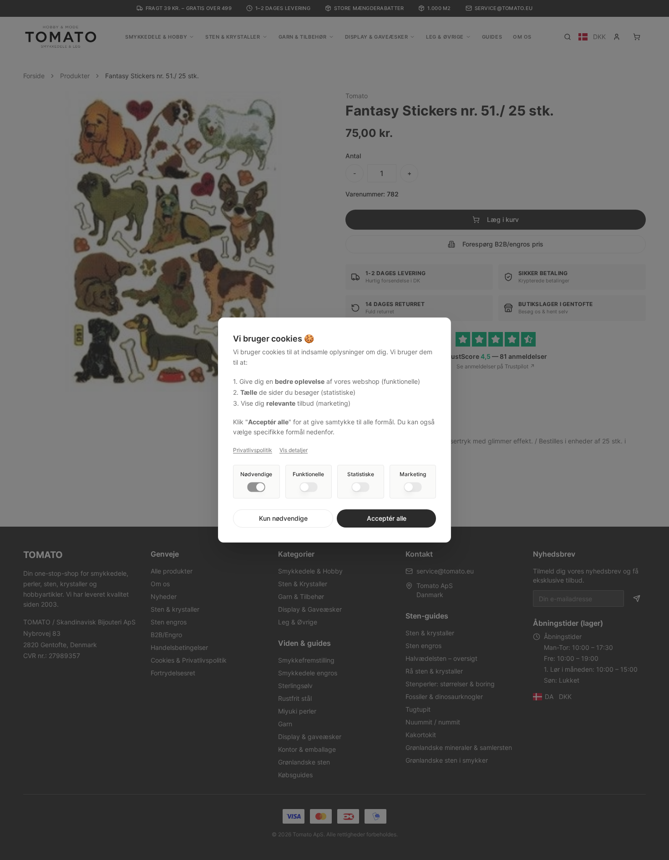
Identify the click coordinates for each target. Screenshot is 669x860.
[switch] (256, 487)
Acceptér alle (386, 518)
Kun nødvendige (283, 518)
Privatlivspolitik (252, 450)
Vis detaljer (293, 450)
